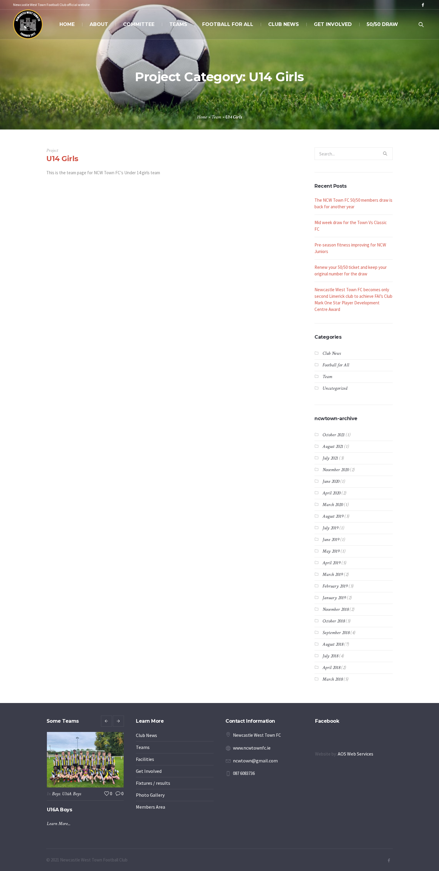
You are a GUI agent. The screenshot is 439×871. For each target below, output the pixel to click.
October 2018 (334, 621)
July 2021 (330, 458)
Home (202, 117)
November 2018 (336, 609)
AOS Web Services (355, 754)
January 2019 (334, 598)
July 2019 (330, 528)
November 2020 (336, 470)
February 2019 (335, 586)
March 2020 (333, 505)
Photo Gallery (150, 795)
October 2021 (334, 435)
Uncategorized (335, 388)
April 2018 (331, 668)
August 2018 (333, 644)
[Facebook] (422, 5)
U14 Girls (62, 158)
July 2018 (330, 656)
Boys (56, 794)
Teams (143, 747)
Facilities (145, 759)
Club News (332, 353)
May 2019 (331, 551)
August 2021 (333, 446)
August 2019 (333, 516)
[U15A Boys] (85, 759)
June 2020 (331, 481)
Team (216, 117)
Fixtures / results (153, 783)
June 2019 (331, 540)
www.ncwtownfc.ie (252, 748)
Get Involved (149, 771)
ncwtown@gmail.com (255, 761)
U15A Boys (71, 794)
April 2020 (331, 493)
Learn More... (58, 843)
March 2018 (333, 679)
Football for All (336, 365)
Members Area (150, 807)
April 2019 (331, 563)
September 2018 (336, 633)
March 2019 (333, 574)
